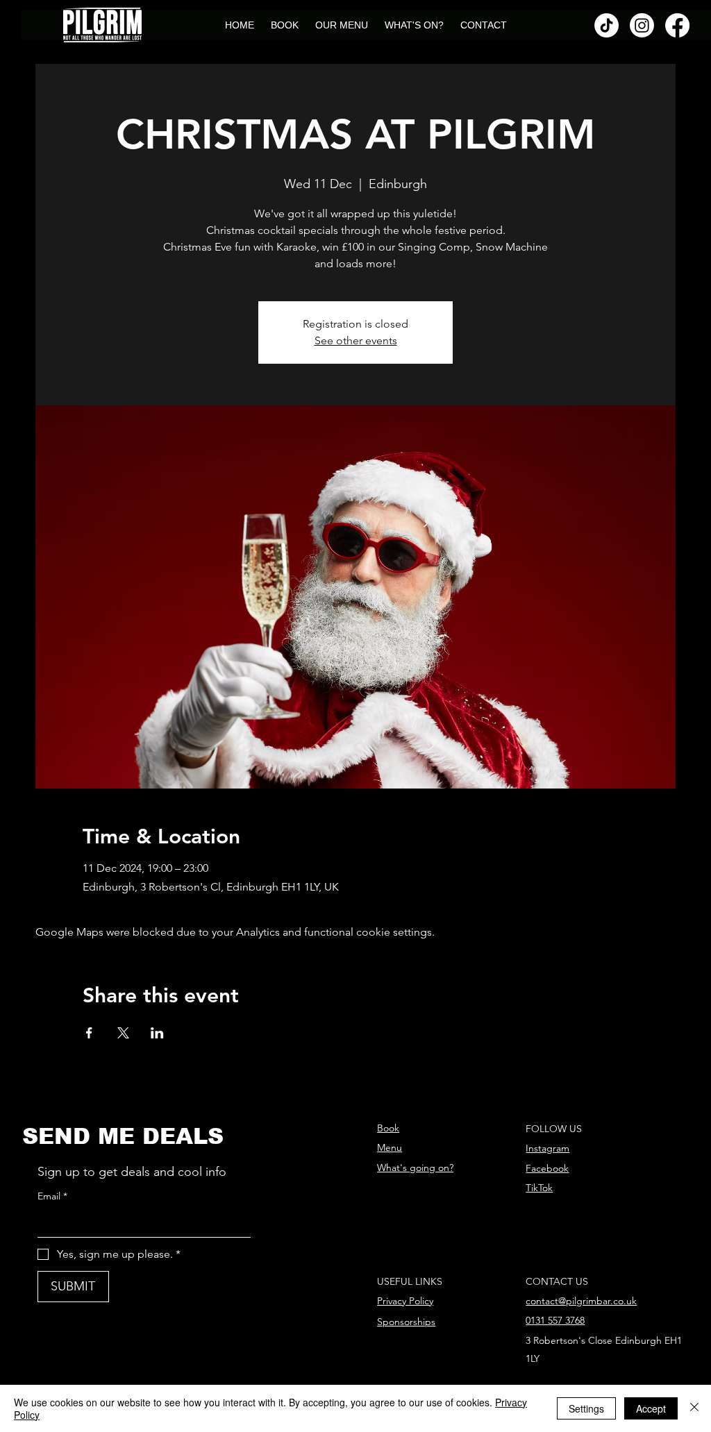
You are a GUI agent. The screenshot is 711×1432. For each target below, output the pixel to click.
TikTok (539, 1187)
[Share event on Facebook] (89, 1032)
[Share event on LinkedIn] (157, 1032)
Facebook (547, 1168)
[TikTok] (606, 25)
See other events (356, 340)
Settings (586, 1408)
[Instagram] (642, 25)
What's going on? (415, 1167)
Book (388, 1128)
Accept (651, 1408)
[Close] (694, 1408)
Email (52, 1196)
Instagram (547, 1148)
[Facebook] (677, 25)
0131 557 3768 (555, 1320)
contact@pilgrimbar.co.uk (581, 1301)
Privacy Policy (405, 1301)
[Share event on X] (123, 1032)
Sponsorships (406, 1321)
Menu (389, 1147)
